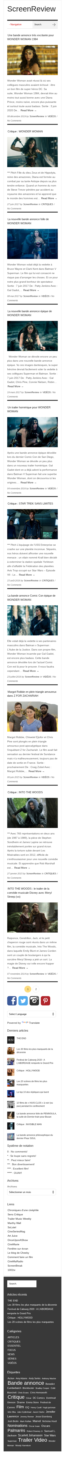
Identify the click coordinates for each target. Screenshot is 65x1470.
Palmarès (16, 1430)
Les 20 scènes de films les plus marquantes (32, 1083)
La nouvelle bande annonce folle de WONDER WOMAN (28, 221)
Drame (21, 1402)
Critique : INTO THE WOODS (25, 792)
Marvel (37, 1421)
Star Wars (50, 1435)
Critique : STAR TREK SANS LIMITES (30, 503)
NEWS (11, 1354)
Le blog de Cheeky (18, 1252)
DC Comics (39, 1398)
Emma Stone (32, 1402)
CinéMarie (13, 1244)
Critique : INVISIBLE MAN (29, 1124)
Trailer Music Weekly (19, 1218)
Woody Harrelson (23, 1445)
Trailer (25, 1440)
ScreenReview (37, 116)
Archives (12, 1186)
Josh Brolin (13, 1421)
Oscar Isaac (34, 1426)
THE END (21, 1038)
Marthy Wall (14, 1223)
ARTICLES (13, 1337)
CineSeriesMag (16, 1231)
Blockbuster (28, 1388)
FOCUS (12, 1350)
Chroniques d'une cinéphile (23, 1210)
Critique (16, 1397)
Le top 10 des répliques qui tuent (33, 1092)
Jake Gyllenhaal (24, 1412)
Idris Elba (12, 1412)
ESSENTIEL (14, 1345)
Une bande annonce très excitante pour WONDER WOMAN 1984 (30, 37)
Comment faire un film (20, 1257)
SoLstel (12, 1227)
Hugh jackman (49, 1407)
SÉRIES (12, 1358)
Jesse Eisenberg (43, 1416)
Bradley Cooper (42, 1388)
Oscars (45, 1426)
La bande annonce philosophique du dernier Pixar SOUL (35, 1137)
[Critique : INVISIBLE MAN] (10, 1126)
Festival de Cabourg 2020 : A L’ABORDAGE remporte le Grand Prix (35, 1061)
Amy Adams (21, 1378)
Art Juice (13, 1235)
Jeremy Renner (27, 1417)
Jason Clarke (38, 1412)
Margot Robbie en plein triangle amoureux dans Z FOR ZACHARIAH (32, 693)
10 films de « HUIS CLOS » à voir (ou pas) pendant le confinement (35, 1104)
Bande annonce (26, 1383)
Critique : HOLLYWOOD (28, 1070)
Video (40, 1440)
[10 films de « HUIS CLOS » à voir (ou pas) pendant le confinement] (10, 1104)
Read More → (29, 110)
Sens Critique (15, 1214)
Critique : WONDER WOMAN (25, 131)
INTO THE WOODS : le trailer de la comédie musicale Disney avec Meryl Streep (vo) (29, 892)
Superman (12, 1441)
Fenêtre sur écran (18, 1248)
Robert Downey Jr (35, 1431)
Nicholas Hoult (49, 1421)
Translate (34, 1022)
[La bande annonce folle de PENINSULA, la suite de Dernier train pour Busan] (10, 1115)
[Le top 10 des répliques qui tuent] (10, 1093)
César (28, 1398)
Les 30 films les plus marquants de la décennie (35, 1051)
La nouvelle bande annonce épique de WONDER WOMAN (29, 313)
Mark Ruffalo (25, 1421)
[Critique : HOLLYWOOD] (10, 1072)
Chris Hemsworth (38, 1392)
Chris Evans (23, 1393)
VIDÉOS (52, 116)
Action (11, 1378)
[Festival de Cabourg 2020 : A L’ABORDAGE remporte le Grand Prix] (10, 1061)
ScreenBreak (15, 1265)
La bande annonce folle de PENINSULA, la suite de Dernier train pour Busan (37, 1115)
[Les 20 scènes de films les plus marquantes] (10, 1083)
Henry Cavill (36, 1407)
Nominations (17, 1426)
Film (20, 1407)
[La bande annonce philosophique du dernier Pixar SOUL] (10, 1136)
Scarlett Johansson (30, 1435)
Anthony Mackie (49, 1378)
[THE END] (10, 1040)
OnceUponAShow (18, 1240)
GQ (27, 1407)
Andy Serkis (34, 1378)
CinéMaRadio (15, 1261)
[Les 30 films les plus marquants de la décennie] (10, 1050)
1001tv (11, 1270)
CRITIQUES (47, 204)
